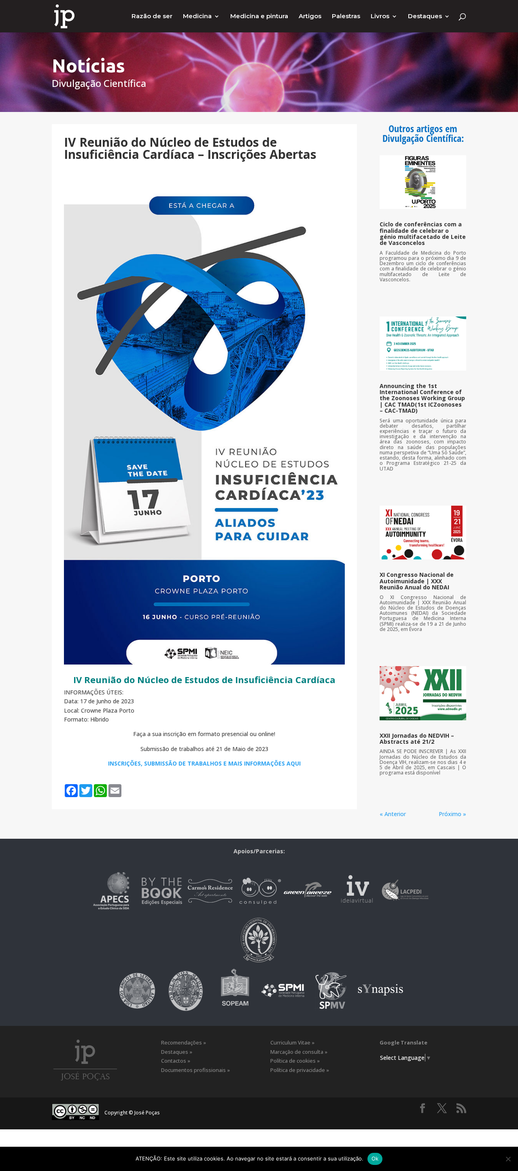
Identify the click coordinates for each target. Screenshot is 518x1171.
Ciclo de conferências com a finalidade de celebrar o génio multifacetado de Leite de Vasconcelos (423, 233)
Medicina (197, 16)
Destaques (425, 16)
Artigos (310, 16)
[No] (508, 1159)
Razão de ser (152, 16)
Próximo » (452, 814)
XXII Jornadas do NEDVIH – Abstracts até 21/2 (417, 738)
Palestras (346, 16)
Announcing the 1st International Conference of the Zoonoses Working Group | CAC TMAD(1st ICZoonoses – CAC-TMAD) (422, 398)
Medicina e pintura (259, 16)
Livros (380, 16)
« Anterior (393, 814)
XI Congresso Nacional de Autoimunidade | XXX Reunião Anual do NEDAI (417, 581)
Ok (375, 1158)
